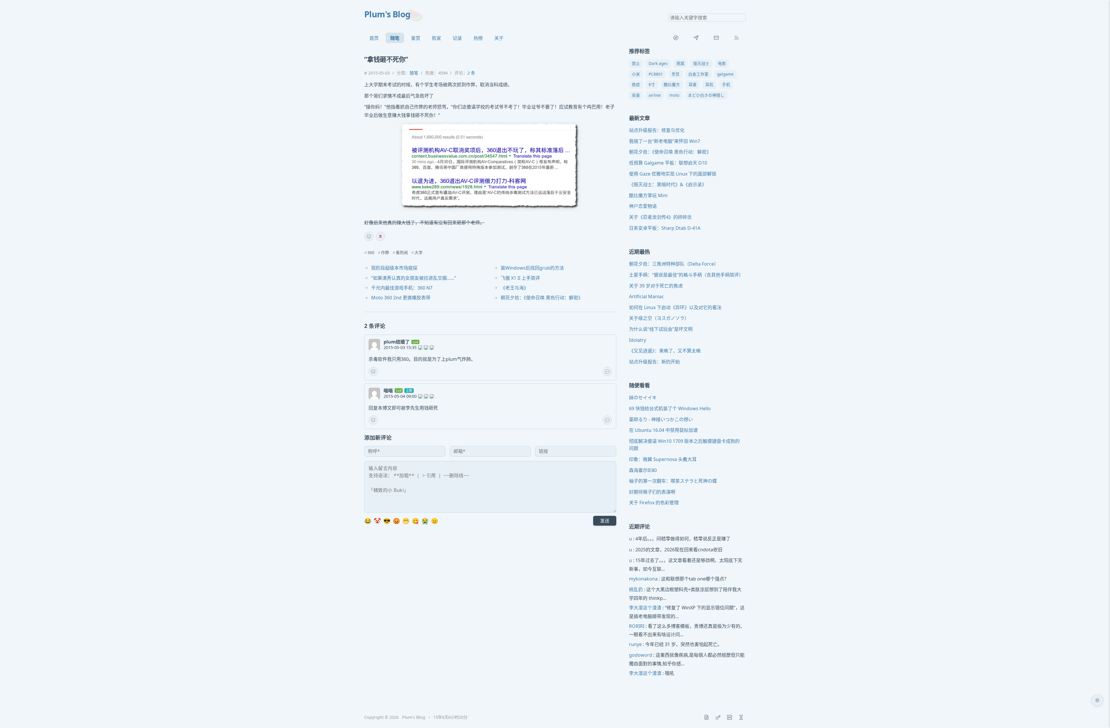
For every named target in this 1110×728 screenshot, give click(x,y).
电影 (722, 63)
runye (635, 644)
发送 (604, 521)
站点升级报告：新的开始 (654, 362)
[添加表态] (368, 236)
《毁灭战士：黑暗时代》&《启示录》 (667, 184)
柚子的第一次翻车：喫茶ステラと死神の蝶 (673, 481)
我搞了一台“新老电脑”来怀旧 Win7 (664, 141)
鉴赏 (415, 38)
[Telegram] (696, 38)
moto (674, 95)
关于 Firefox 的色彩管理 (654, 502)
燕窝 (680, 63)
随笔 (394, 38)
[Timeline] (741, 717)
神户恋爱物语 (643, 206)
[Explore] (675, 38)
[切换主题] (1097, 700)
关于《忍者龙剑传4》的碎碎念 (660, 217)
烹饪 (675, 74)
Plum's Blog (387, 14)
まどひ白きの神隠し (706, 95)
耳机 (709, 84)
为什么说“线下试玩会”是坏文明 (661, 329)
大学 (419, 252)
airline (655, 95)
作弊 (385, 252)
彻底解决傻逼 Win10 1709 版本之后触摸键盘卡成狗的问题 (684, 445)
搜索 (741, 17)
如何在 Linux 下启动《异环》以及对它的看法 (675, 307)
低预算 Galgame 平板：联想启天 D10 (668, 163)
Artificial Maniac (646, 296)
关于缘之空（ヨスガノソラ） (659, 318)
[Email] (716, 38)
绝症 (636, 84)
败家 (436, 38)
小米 (636, 74)
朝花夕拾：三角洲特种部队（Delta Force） (674, 264)
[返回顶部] (1097, 715)
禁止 (636, 63)
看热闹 (402, 252)
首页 (374, 38)
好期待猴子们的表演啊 (652, 492)
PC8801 (656, 74)
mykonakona (643, 579)
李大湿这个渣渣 (645, 607)
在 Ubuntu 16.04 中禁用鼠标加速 (663, 430)
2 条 (471, 73)
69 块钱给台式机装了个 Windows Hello (670, 408)
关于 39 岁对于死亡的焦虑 (656, 286)
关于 (499, 38)
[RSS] (736, 38)
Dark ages (658, 63)
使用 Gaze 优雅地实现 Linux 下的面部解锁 (672, 174)
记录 (457, 38)
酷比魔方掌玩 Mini (648, 195)
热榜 (478, 38)
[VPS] (729, 717)
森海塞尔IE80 (643, 470)
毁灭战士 (701, 63)
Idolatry (637, 340)
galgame (725, 74)
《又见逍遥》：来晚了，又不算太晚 (665, 351)
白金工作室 (698, 74)
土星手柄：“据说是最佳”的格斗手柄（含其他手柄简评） (686, 275)
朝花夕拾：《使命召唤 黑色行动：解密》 (670, 152)
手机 (726, 84)
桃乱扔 (636, 589)
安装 (636, 95)
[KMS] (718, 717)
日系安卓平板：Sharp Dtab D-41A (664, 228)
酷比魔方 (672, 84)
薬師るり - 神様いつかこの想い (661, 419)
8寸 (652, 84)
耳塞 (693, 84)
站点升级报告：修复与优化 (656, 130)
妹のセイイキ (643, 397)
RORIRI (636, 626)
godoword (640, 655)
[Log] (706, 717)
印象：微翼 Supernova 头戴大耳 (663, 459)
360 (370, 252)
